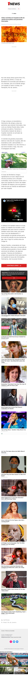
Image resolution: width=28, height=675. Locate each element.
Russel (19, 24)
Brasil (5, 622)
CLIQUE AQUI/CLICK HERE (16, 637)
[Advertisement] (14, 61)
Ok (14, 277)
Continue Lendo (13, 265)
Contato (3, 630)
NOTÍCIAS (6, 620)
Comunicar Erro (13, 270)
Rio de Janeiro (11, 622)
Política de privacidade (9, 630)
